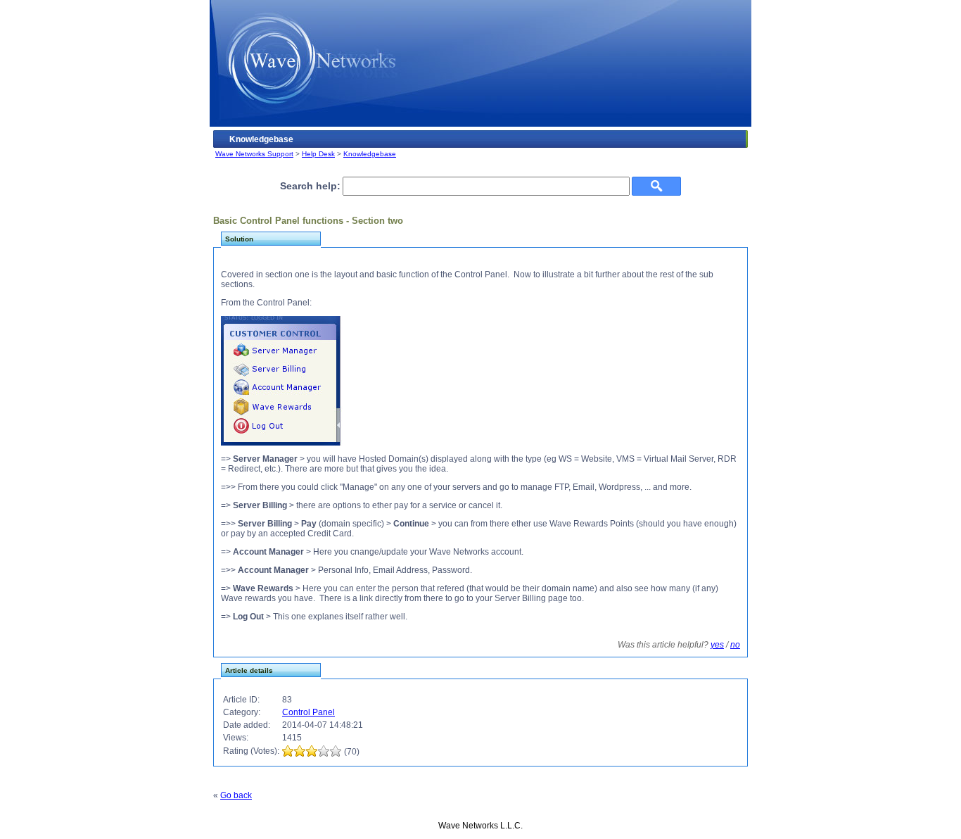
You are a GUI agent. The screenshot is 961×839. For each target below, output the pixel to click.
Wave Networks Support (254, 154)
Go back (236, 795)
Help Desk (318, 154)
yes (717, 645)
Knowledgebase (369, 154)
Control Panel (308, 712)
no (735, 645)
